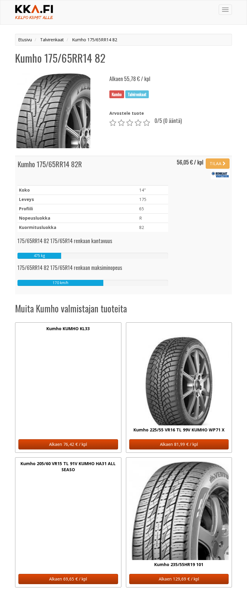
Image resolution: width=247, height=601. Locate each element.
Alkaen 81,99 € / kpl (179, 444)
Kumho (117, 94)
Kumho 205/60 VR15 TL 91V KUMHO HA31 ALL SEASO (68, 466)
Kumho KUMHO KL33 (68, 328)
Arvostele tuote (126, 113)
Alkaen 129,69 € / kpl (179, 579)
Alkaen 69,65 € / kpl (68, 579)
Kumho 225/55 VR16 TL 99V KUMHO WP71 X (178, 430)
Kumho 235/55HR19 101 (178, 564)
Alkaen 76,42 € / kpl (68, 444)
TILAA (216, 163)
